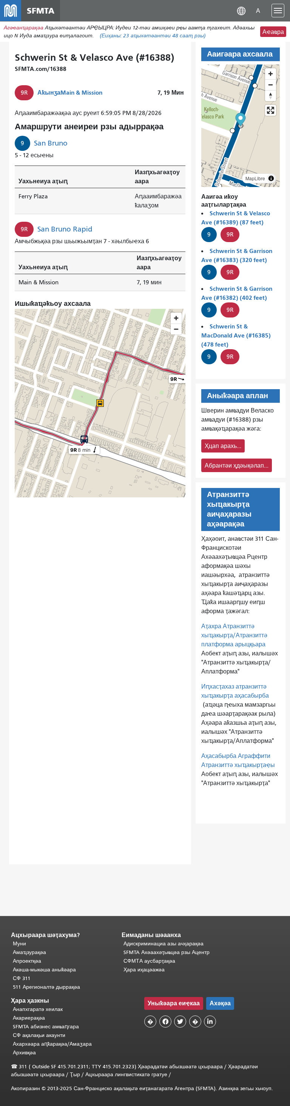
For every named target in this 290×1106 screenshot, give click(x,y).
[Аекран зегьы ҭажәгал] (270, 110)
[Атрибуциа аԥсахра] (271, 178)
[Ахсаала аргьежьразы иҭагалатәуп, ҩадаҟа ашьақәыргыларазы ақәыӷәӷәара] (270, 95)
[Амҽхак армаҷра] (270, 84)
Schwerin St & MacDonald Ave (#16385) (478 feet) (236, 335)
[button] (241, 10)
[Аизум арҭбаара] (270, 73)
